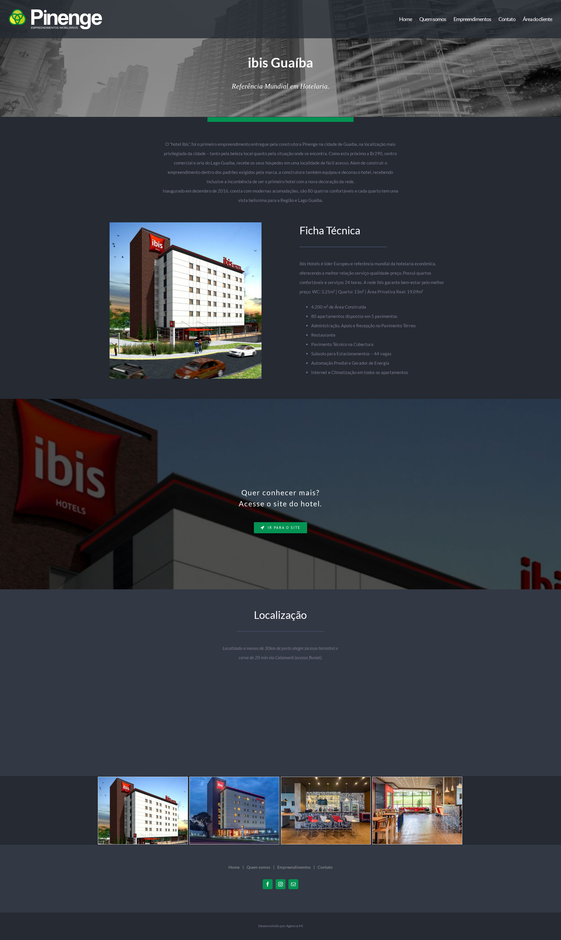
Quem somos (258, 867)
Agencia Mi (294, 926)
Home (234, 867)
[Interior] (325, 810)
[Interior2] (417, 810)
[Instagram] (280, 884)
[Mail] (293, 884)
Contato (325, 867)
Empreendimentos (294, 867)
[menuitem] (409, 19)
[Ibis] (143, 810)
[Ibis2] (234, 810)
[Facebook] (268, 884)
